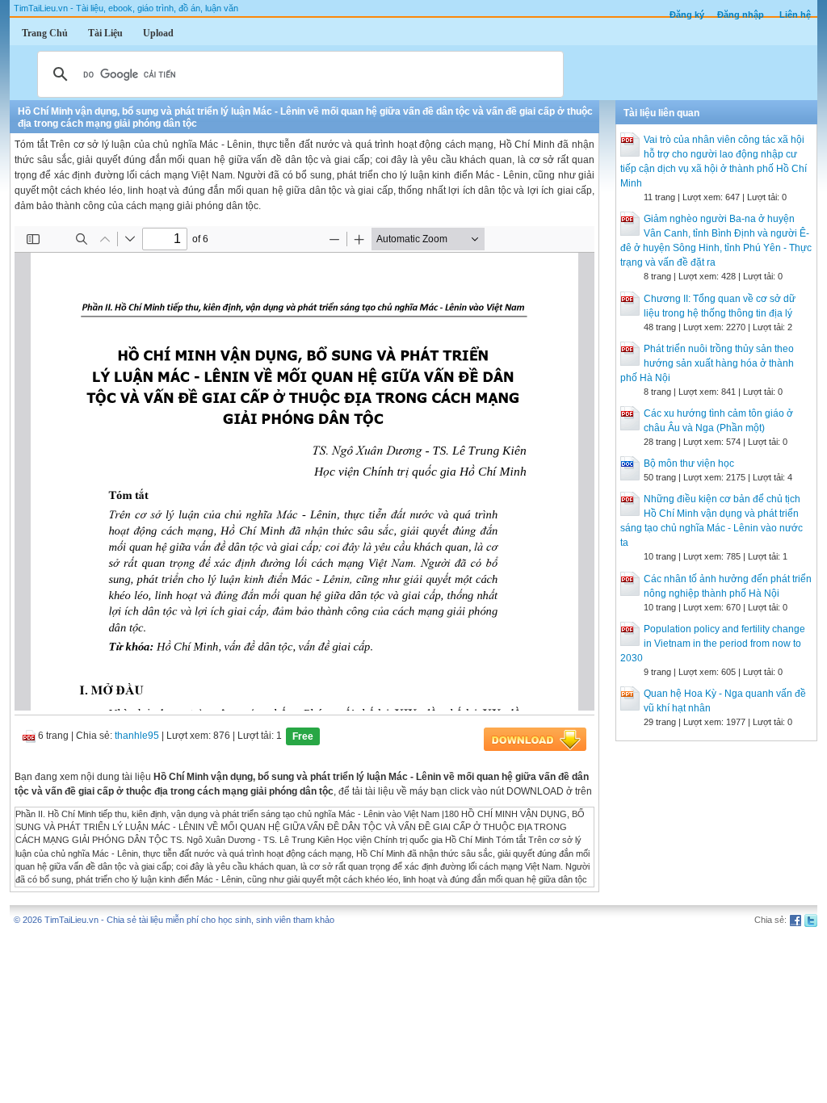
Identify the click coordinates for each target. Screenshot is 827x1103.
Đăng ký (687, 14)
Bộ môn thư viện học (689, 463)
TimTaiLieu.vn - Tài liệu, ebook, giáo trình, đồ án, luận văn (126, 8)
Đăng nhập (740, 14)
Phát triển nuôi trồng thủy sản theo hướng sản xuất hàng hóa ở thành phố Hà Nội (707, 363)
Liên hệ (795, 14)
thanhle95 (137, 735)
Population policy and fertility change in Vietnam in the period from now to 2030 (712, 643)
